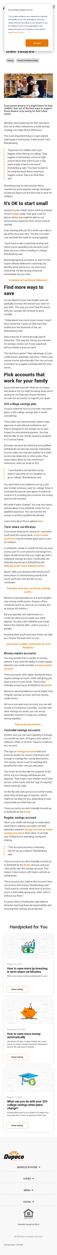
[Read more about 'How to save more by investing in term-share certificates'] (28, 946)
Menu (27, 1190)
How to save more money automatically (24, 1035)
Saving (10, 60)
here (40, 521)
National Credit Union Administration (24, 566)
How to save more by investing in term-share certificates (27, 970)
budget (15, 213)
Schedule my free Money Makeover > (29, 280)
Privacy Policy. (18, 32)
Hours (27, 1178)
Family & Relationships (27, 60)
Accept (37, 43)
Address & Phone (27, 1167)
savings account (26, 751)
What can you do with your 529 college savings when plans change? (27, 1105)
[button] (53, 6)
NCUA (48, 685)
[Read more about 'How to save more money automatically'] (28, 1012)
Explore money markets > (28, 724)
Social (27, 1201)
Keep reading (17, 989)
